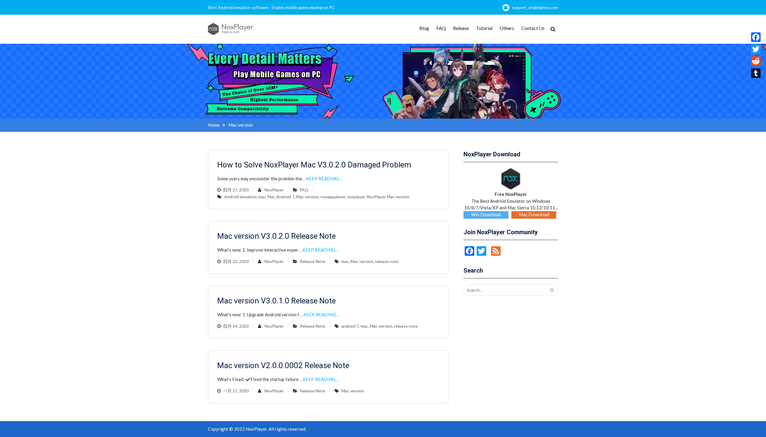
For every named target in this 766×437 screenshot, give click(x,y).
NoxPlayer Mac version (388, 196)
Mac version (307, 196)
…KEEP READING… (322, 178)
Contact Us (533, 28)
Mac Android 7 (281, 196)
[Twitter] (756, 49)
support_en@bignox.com (535, 7)
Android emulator (240, 196)
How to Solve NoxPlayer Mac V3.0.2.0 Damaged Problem (314, 164)
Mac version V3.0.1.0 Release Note (276, 300)
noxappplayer (332, 196)
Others (507, 28)
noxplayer (356, 196)
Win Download (486, 214)
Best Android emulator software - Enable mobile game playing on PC (271, 7)
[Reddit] (756, 61)
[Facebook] (756, 37)
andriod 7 (350, 326)
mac (262, 196)
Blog (424, 28)
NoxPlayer (274, 189)
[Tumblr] (756, 73)
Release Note (312, 261)
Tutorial (484, 28)
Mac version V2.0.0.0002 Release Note (283, 365)
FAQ (441, 28)
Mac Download (534, 214)
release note (387, 261)
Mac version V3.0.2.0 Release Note (276, 236)
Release (461, 28)
